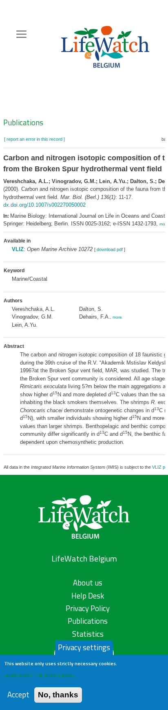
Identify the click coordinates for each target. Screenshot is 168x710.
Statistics (88, 634)
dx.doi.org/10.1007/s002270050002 (44, 205)
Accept (18, 694)
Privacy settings (84, 647)
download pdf (110, 249)
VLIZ (18, 249)
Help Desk (87, 595)
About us (87, 582)
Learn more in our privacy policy (39, 675)
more (117, 317)
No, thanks (58, 694)
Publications (23, 122)
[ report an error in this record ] (34, 139)
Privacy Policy (88, 608)
